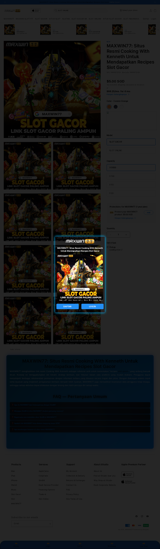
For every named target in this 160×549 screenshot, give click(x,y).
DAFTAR (67, 306)
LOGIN (92, 306)
